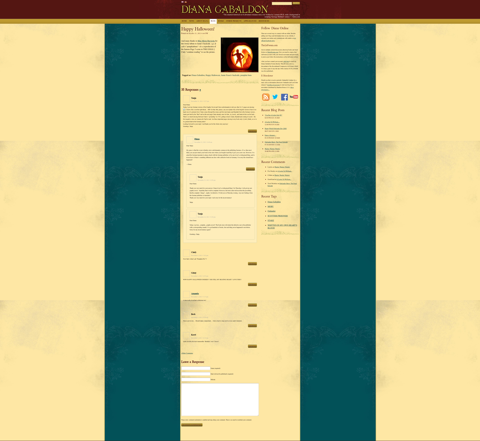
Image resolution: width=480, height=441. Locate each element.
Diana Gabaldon (198, 75)
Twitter (275, 97)
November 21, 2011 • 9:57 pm (200, 101)
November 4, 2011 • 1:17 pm (199, 297)
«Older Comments (187, 353)
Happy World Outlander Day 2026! (276, 128)
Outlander (272, 211)
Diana (197, 138)
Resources (264, 21)
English (183, 2)
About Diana (202, 21)
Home (184, 21)
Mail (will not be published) (222, 374)
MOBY (271, 206)
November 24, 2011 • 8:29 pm (207, 217)
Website (213, 379)
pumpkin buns (246, 75)
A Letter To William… (272, 122)
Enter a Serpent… (270, 135)
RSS (265, 97)
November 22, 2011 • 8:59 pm (207, 180)
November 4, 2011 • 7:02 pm (199, 255)
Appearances (250, 21)
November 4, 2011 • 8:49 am (199, 317)
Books (221, 21)
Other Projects (234, 21)
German (186, 2)
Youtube (293, 97)
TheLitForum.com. (272, 52)
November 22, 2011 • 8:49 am (203, 142)
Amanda (195, 293)
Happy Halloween (213, 75)
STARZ (271, 220)
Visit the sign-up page (273, 85)
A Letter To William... (285, 171)
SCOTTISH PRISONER (278, 215)
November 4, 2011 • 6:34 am (199, 338)
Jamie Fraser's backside (230, 75)
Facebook (284, 97)
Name (215, 368)
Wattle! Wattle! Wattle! (272, 149)
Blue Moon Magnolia (206, 40)
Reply (252, 131)
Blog (213, 21)
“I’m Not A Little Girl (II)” (273, 115)
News (191, 21)
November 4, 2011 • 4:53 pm (199, 276)
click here (286, 61)
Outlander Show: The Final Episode (276, 142)
